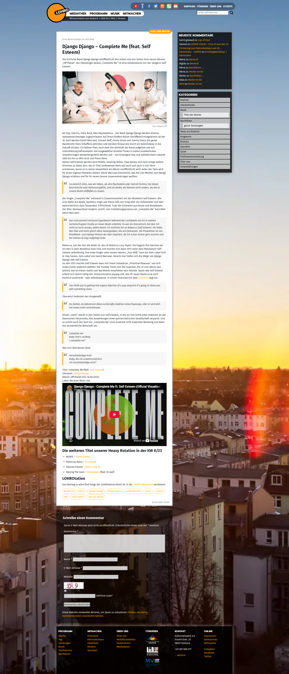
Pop (66, 497)
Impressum (210, 635)
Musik (115, 13)
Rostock (184, 141)
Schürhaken (93, 472)
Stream (122, 18)
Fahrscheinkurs (95, 639)
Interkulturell (187, 105)
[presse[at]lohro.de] (176, 6)
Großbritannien (133, 491)
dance (82, 491)
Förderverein (124, 643)
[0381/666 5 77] (170, 6)
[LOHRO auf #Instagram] (163, 6)
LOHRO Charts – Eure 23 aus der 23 (209, 44)
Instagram (209, 649)
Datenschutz (210, 639)
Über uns (215, 6)
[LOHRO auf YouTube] (137, 6)
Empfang (189, 6)
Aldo (181, 83)
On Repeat (90, 461)
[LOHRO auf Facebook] (150, 6)
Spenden (185, 146)
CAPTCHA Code (104, 595)
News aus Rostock (189, 131)
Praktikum (92, 643)
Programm (98, 13)
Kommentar (71, 531)
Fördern (202, 6)
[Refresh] (65, 590)
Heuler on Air (196, 71)
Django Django (81, 373)
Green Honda (83, 456)
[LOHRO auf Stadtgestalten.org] (143, 6)
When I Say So (93, 466)
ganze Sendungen (193, 125)
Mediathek (78, 13)
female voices (114, 491)
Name (68, 559)
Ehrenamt (92, 635)
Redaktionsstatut (126, 639)
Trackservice (65, 650)
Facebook (209, 652)
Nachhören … (196, 67)
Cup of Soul (204, 40)
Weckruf (193, 59)
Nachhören (186, 120)
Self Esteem (96, 369)
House (148, 491)
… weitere (180, 655)
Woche (62, 635)
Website (68, 576)
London (159, 491)
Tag (60, 639)
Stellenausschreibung (192, 156)
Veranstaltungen (189, 166)
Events (227, 6)
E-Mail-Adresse (73, 568)
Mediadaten (123, 646)
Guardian (143, 277)
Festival (184, 99)
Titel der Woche (160, 31)
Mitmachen (132, 13)
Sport (183, 151)
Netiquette (210, 643)
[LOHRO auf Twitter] (157, 6)
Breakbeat (69, 491)
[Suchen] (231, 13)
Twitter (208, 656)
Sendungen (64, 643)
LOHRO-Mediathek (143, 484)
